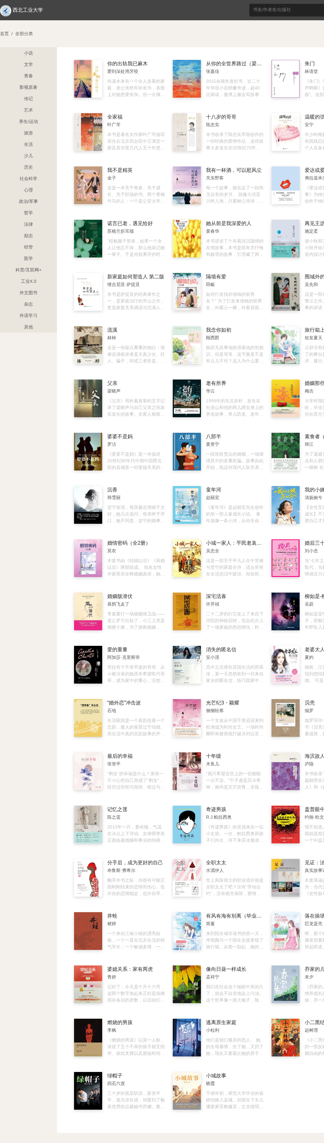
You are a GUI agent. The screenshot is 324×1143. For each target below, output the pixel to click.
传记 (28, 98)
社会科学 (28, 178)
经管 (28, 247)
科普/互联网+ (28, 269)
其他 (28, 326)
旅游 (28, 132)
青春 (28, 75)
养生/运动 (28, 121)
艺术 (28, 110)
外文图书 (28, 292)
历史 (28, 167)
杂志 (28, 304)
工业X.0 (28, 281)
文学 (28, 64)
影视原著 (28, 87)
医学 (28, 258)
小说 (28, 52)
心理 (28, 189)
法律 (28, 224)
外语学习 (28, 315)
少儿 (28, 155)
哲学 (28, 212)
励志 (28, 235)
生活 (28, 144)
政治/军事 (28, 201)
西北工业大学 (28, 10)
